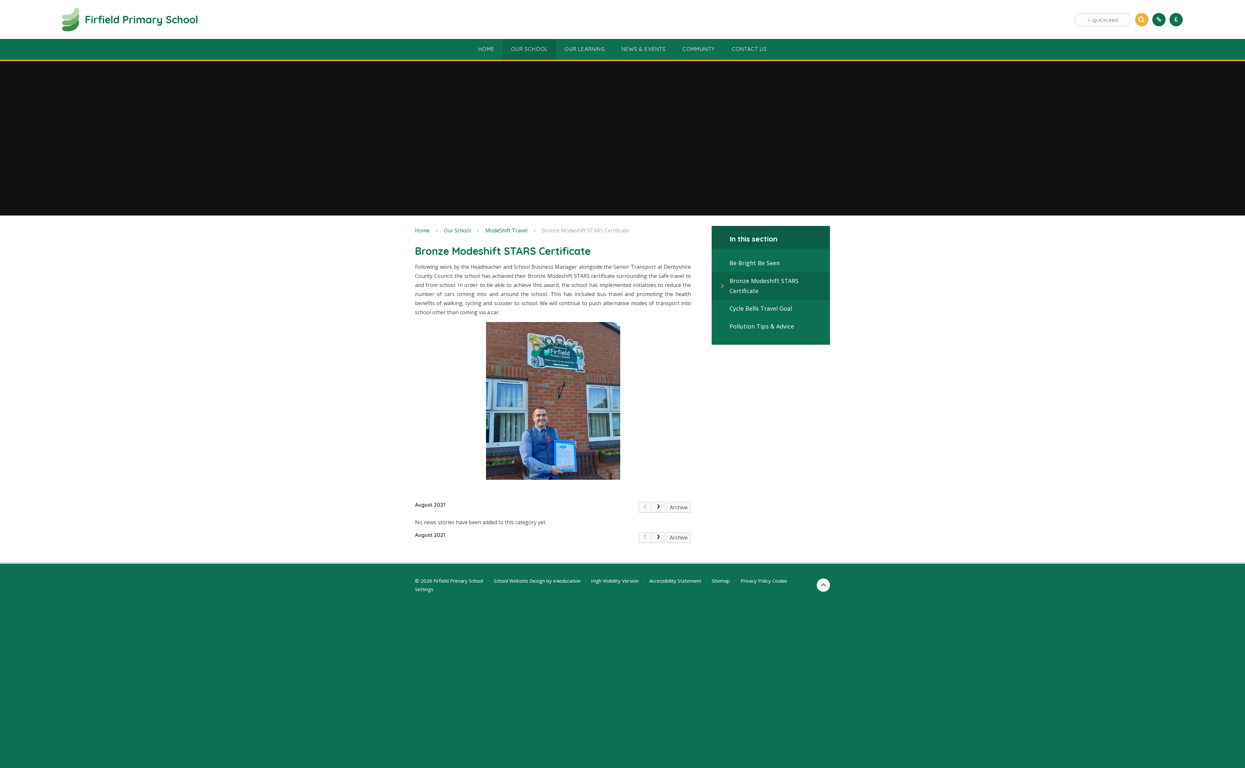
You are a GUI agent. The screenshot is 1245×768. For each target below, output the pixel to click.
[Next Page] (658, 507)
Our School (457, 230)
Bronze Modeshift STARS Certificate (585, 230)
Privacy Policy (756, 580)
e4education (567, 580)
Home (422, 230)
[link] (645, 507)
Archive (679, 507)
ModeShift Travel (506, 230)
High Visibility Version (615, 580)
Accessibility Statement (675, 580)
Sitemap (721, 580)
